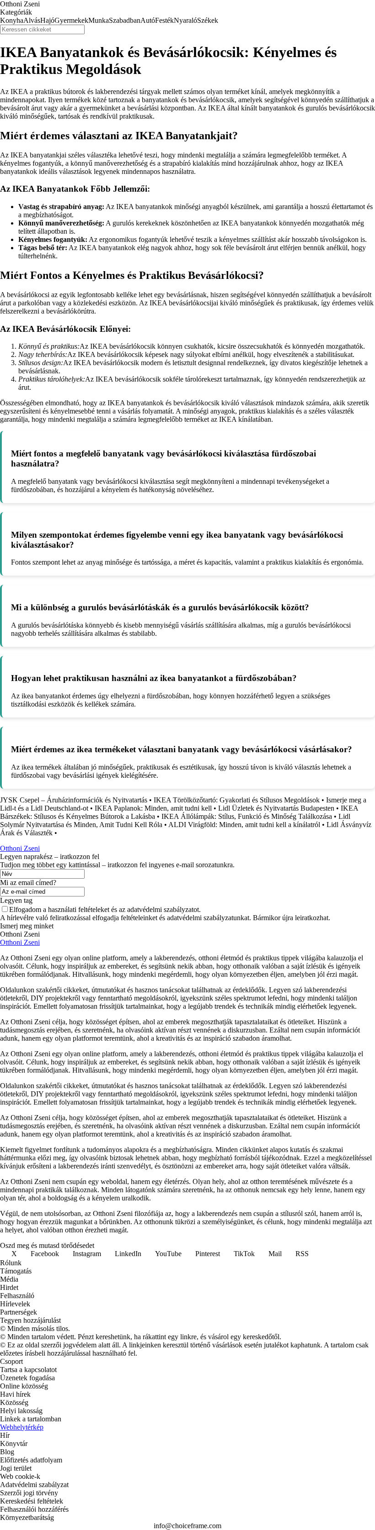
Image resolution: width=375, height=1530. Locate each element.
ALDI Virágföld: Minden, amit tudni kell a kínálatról (244, 824)
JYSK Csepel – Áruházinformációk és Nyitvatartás (73, 800)
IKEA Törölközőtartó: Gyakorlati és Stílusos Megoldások (237, 800)
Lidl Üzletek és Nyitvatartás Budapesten (276, 808)
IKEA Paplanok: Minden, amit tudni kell (153, 808)
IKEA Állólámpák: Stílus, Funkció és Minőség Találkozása (246, 816)
